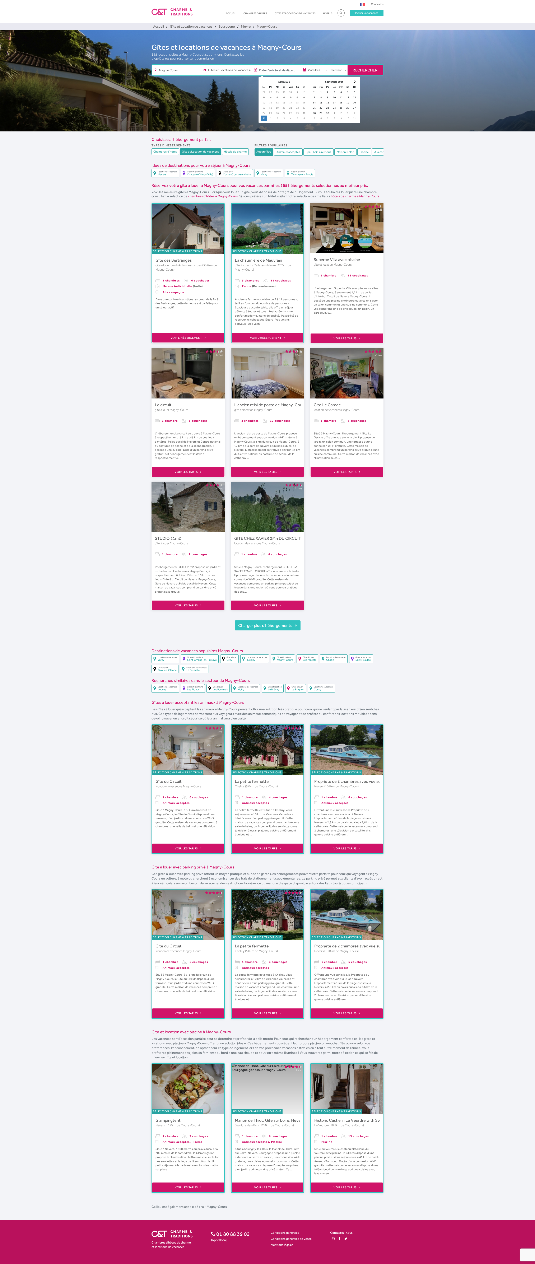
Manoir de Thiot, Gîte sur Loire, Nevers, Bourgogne (280, 1120)
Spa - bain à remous (318, 152)
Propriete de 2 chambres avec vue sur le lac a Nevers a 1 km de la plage (377, 781)
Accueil (231, 13)
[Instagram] (333, 1238)
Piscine (364, 152)
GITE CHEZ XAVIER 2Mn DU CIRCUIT (267, 538)
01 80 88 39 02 (232, 1234)
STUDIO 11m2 (168, 538)
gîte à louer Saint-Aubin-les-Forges (178, 265)
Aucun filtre (263, 151)
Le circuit (163, 404)
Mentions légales (282, 1244)
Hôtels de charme (235, 151)
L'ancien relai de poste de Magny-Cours (270, 404)
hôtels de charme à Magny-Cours (355, 196)
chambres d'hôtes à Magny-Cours (213, 196)
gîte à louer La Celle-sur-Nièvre (255, 265)
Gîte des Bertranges (173, 260)
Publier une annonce (366, 12)
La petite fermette (252, 781)
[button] (362, 4)
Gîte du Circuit (168, 781)
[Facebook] (339, 1238)
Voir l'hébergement (187, 337)
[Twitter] (346, 1238)
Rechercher (365, 70)
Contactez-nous (341, 1232)
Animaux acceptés (288, 152)
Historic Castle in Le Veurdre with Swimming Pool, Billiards (366, 1120)
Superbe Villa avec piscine (337, 259)
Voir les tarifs (345, 338)
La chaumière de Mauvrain (258, 260)
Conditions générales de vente (291, 1238)
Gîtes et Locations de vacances (295, 13)
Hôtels (327, 13)
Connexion (377, 4)
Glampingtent (168, 1120)
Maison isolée (345, 152)
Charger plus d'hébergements (265, 625)
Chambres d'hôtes (255, 13)
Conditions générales (285, 1232)
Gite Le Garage (327, 404)
